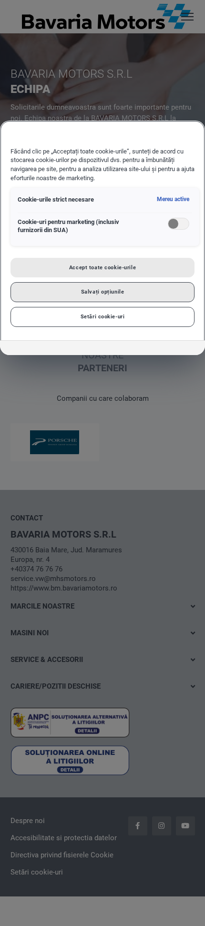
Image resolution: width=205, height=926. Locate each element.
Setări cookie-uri (103, 316)
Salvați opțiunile (102, 291)
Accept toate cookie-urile (102, 267)
